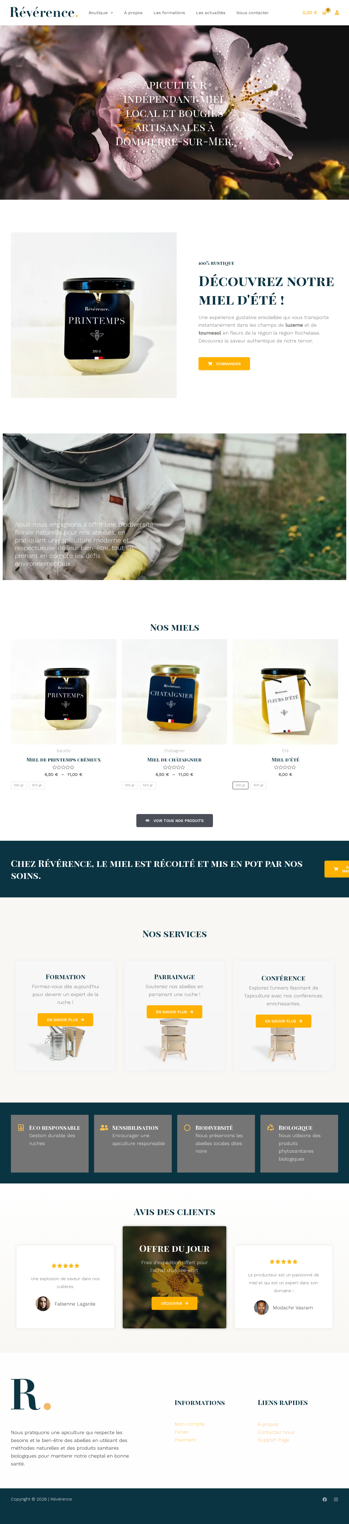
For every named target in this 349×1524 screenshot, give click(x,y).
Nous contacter (252, 12)
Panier (181, 1432)
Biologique (295, 1127)
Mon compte (189, 1424)
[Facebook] (325, 1499)
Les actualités (210, 12)
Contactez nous (276, 1432)
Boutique (98, 12)
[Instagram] (336, 1499)
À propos (133, 12)
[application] (110, 12)
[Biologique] (270, 1127)
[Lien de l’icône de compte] (337, 12)
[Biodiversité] (187, 1127)
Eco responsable (54, 1127)
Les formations (169, 12)
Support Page (273, 1440)
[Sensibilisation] (104, 1127)
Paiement (185, 1440)
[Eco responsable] (21, 1127)
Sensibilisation (135, 1127)
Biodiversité (214, 1127)
